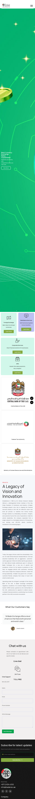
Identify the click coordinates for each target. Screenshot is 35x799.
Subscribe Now (17, 760)
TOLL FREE (18, 679)
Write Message (6, 714)
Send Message (8, 731)
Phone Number (6, 705)
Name (3, 688)
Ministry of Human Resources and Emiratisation (18, 470)
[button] (31, 6)
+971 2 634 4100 (7, 784)
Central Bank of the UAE (18, 406)
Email (3, 696)
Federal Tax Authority (18, 439)
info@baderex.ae (8, 787)
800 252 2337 (5, 682)
